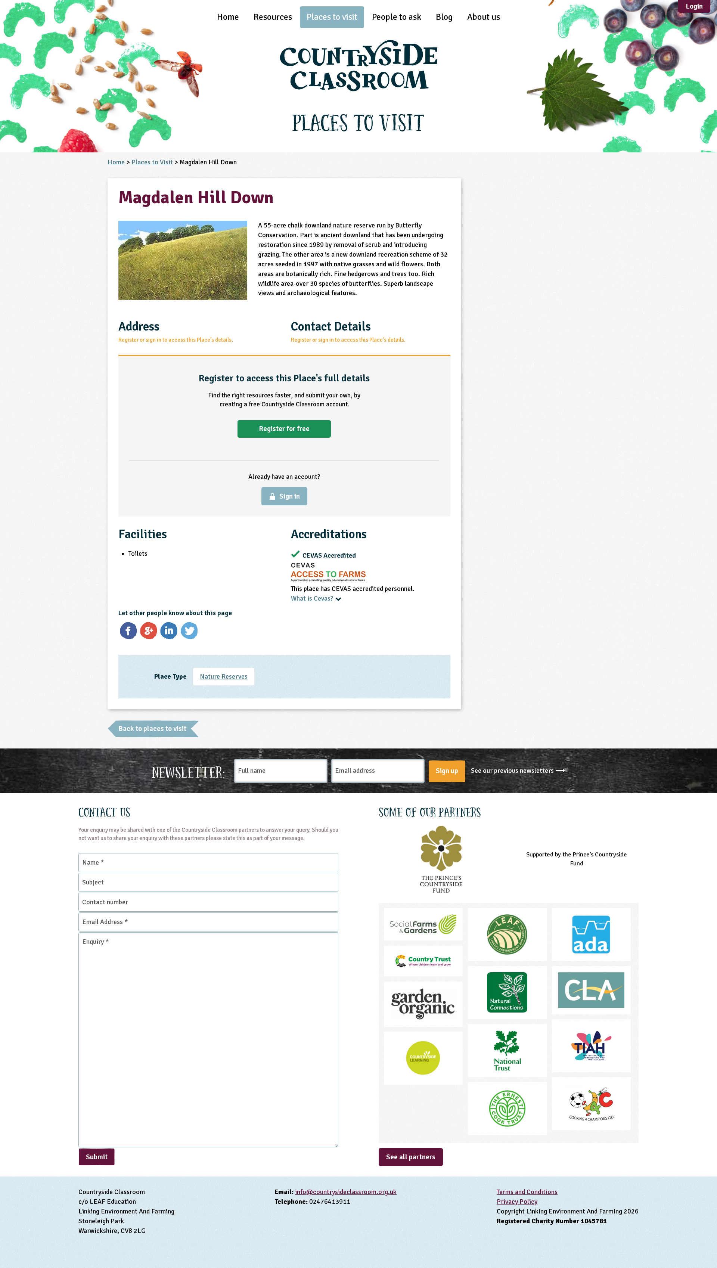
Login (694, 6)
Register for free (284, 428)
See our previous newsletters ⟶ (518, 770)
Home (228, 17)
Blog (444, 17)
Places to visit (332, 17)
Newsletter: (188, 771)
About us (483, 17)
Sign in (289, 496)
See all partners (410, 1157)
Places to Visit (152, 162)
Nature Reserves (224, 676)
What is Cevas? (312, 598)
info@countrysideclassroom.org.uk (346, 1192)
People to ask (396, 17)
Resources (273, 17)
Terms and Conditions (527, 1192)
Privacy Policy (517, 1201)
